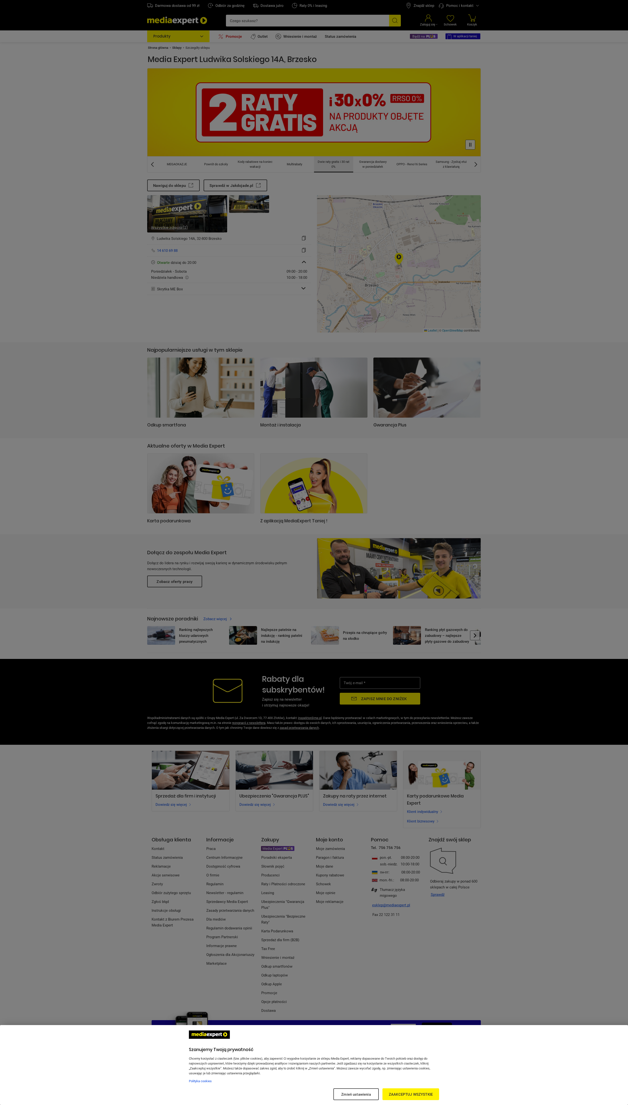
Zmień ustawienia (356, 1094)
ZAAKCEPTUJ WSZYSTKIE (411, 1094)
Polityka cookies (200, 1081)
